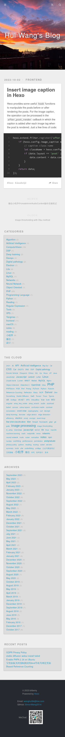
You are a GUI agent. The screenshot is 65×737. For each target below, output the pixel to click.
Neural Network (13, 283)
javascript (28, 429)
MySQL (9, 276)
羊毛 (33, 452)
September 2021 (14, 530)
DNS (27, 369)
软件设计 (39, 452)
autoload (50, 403)
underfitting (29, 448)
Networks (10, 280)
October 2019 (13, 581)
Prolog (28, 388)
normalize (35, 437)
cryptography (33, 411)
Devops (10, 258)
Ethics (31, 373)
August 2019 (12, 585)
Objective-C (25, 385)
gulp (8, 426)
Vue (42, 399)
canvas (15, 407)
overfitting (17, 441)
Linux (8, 272)
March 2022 (12, 511)
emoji (26, 418)
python (21, 444)
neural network (12, 437)
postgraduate (49, 440)
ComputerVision (14, 247)
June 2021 (11, 537)
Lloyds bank (11, 380)
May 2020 (11, 578)
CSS (9, 369)
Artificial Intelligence (16, 243)
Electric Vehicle (12, 373)
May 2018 (11, 618)
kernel (37, 430)
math (23, 433)
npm (50, 437)
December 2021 (14, 523)
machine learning (13, 433)
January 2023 (12, 489)
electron (18, 418)
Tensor (38, 396)
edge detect (32, 414)
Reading (10, 302)
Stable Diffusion (22, 396)
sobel (42, 444)
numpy (9, 441)
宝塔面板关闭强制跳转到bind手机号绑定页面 (28, 663)
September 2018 (14, 607)
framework (43, 422)
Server (49, 392)
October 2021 (13, 526)
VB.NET (21, 400)
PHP (8, 291)
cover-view (21, 410)
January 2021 (12, 556)
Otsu (44, 385)
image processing (23, 425)
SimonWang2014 (33, 704)
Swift (32, 396)
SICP (41, 392)
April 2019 (11, 593)
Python (9, 298)
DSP (8, 250)
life (42, 429)
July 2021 (11, 534)
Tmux (45, 396)
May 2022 (11, 508)
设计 (8, 342)
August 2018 (12, 611)
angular (9, 403)
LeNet (38, 377)
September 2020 (14, 570)
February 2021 (13, 552)
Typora (51, 396)
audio (43, 403)
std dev (49, 444)
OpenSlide (35, 384)
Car (14, 369)
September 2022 (14, 500)
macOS (9, 324)
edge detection (44, 414)
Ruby (35, 392)
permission (38, 441)
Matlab (34, 380)
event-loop (41, 418)
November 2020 (14, 563)
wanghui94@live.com (34, 701)
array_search (34, 403)
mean (38, 433)
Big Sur (45, 365)
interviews (18, 430)
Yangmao (10, 317)
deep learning (11, 414)
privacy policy (11, 444)
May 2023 (11, 478)
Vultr (48, 400)
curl (41, 411)
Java (55, 373)
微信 (8, 339)
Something (10, 396)
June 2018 (11, 615)
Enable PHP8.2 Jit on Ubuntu (20, 659)
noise (27, 437)
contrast (49, 407)
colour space (25, 407)
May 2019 (11, 589)
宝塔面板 (9, 452)
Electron (10, 265)
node (22, 437)
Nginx (49, 380)
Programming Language (17, 294)
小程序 (9, 335)
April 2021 (11, 545)
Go (41, 373)
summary (9, 448)
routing (36, 444)
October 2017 (13, 629)
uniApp (38, 448)
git (55, 422)
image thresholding (45, 426)
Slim (55, 392)
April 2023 (11, 482)
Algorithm (10, 239)
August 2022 (12, 504)
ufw (21, 448)
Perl (22, 388)
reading (10, 331)
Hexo (10, 182)
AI (13, 365)
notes (9, 328)
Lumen (20, 380)
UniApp (13, 400)
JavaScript (21, 182)
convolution (10, 411)
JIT (50, 373)
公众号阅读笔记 (48, 448)
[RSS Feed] (52, 4)
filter (29, 421)
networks (46, 433)
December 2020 (14, 559)
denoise (22, 414)
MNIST (27, 380)
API (17, 365)
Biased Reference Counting (19, 666)
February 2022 (13, 515)
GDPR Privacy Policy (16, 652)
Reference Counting (14, 392)
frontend (34, 79)
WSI (53, 399)
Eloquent (23, 373)
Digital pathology (14, 261)
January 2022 (12, 519)
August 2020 (12, 574)
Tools (8, 309)
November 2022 (14, 493)
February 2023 (13, 486)
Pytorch (51, 388)
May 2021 (11, 541)
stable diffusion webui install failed (23, 655)
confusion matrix (37, 407)
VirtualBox (35, 400)
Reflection (28, 392)
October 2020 (13, 567)
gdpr (51, 422)
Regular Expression (15, 305)
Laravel (31, 376)
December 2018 (14, 603)
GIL (36, 373)
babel (8, 407)
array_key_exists (20, 403)
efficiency (10, 418)
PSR (18, 388)
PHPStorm (10, 388)
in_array (9, 430)
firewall (35, 422)
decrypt (47, 411)
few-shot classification (15, 421)
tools (17, 448)
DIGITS (21, 369)
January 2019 (12, 600)
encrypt (32, 418)
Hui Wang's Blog (32, 35)
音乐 (46, 452)
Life (8, 269)
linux (47, 430)
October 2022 (13, 497)
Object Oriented (14, 287)
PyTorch (36, 388)
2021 (8, 365)
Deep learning (13, 254)
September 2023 (14, 475)
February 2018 (13, 622)
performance (28, 441)
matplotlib (31, 433)
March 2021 (12, 548)
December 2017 (14, 626)
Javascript (21, 376)
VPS (8, 313)
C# (51, 365)
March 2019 (12, 596)
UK (7, 399)
